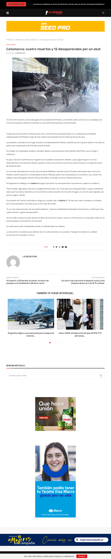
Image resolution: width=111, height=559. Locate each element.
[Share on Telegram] (63, 247)
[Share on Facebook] (53, 247)
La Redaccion (20, 53)
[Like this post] (48, 247)
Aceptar (81, 556)
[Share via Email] (66, 247)
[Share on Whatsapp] (59, 247)
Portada (9, 39)
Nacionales (11, 45)
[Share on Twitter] (56, 247)
